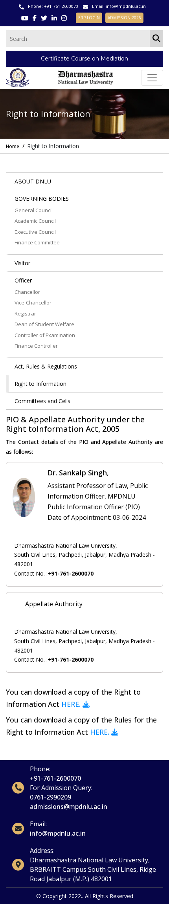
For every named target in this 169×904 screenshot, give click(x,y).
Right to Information (40, 383)
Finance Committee (37, 242)
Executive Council (35, 231)
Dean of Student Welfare (44, 324)
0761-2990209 (50, 797)
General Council (34, 210)
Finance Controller (36, 345)
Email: (38, 824)
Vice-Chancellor (33, 302)
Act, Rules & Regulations (46, 366)
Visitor (22, 263)
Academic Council (35, 220)
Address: (42, 850)
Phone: (40, 769)
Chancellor (27, 291)
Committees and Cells (42, 401)
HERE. (72, 704)
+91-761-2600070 (61, 6)
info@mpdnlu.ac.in (126, 6)
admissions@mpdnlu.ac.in (68, 806)
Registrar (25, 313)
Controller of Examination (45, 335)
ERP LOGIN (89, 17)
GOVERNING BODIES (42, 198)
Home (12, 146)
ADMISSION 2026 (124, 17)
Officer (23, 280)
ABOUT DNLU (33, 181)
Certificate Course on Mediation (84, 58)
